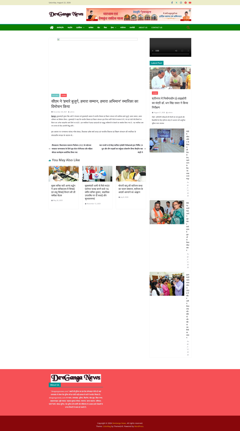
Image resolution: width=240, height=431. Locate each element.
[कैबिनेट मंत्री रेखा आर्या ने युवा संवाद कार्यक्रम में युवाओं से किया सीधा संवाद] (167, 235)
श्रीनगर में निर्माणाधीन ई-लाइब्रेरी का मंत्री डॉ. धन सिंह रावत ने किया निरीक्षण (170, 102)
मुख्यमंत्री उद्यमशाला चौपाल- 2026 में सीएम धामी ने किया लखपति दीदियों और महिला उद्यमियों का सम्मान (187, 306)
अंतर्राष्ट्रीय (60, 27)
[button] (83, 27)
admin (72, 112)
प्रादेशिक (79, 27)
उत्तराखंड (64, 95)
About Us (143, 27)
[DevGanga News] (52, 28)
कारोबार (91, 27)
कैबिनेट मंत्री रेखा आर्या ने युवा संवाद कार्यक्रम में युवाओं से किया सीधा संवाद (187, 226)
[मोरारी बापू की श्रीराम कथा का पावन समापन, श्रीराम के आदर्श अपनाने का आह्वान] (131, 167)
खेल (98, 27)
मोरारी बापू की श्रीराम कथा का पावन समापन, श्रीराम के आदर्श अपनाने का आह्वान (130, 189)
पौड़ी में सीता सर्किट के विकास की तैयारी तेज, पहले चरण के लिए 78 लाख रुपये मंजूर (187, 155)
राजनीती (132, 27)
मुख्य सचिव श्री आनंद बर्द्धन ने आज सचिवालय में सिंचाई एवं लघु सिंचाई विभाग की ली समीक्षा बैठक (63, 190)
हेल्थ (112, 27)
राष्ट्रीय (70, 27)
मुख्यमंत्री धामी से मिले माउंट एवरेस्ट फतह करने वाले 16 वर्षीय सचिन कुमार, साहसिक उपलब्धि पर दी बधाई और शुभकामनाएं (97, 192)
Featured (55, 95)
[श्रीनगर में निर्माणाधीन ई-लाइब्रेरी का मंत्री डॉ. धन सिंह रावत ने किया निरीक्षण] (170, 78)
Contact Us (156, 27)
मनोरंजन (123, 27)
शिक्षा (105, 27)
